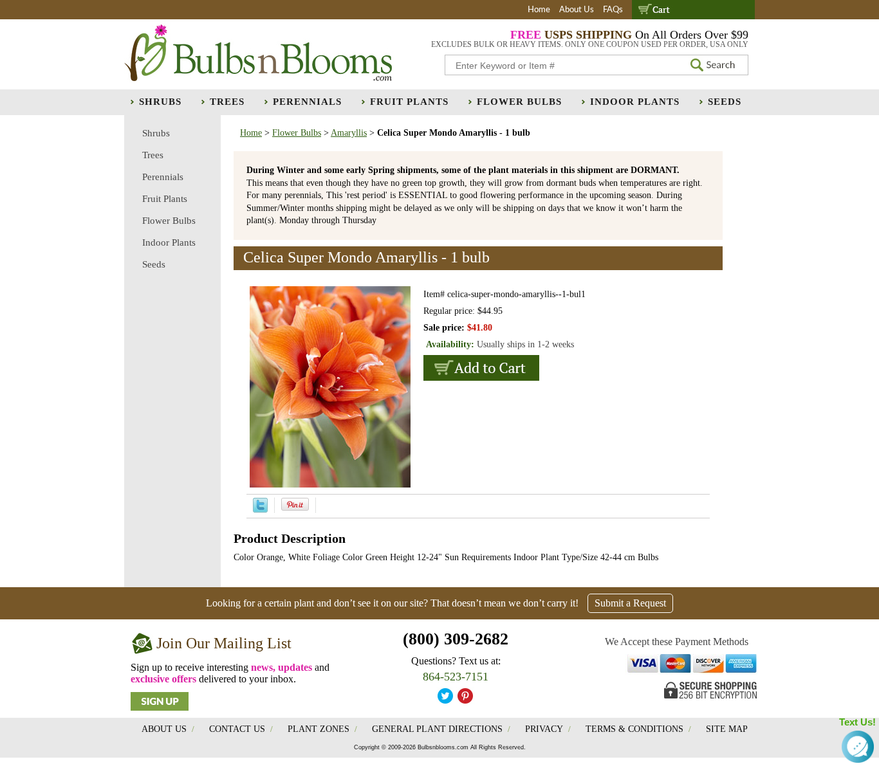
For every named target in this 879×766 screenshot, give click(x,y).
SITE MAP (727, 729)
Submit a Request (630, 602)
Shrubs (160, 101)
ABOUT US (164, 729)
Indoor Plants (635, 101)
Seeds (724, 101)
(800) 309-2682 (455, 639)
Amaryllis (349, 133)
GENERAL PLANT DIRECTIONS (437, 729)
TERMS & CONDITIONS (634, 729)
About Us (576, 10)
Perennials (307, 101)
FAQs (613, 10)
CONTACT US (237, 729)
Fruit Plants (409, 101)
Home (539, 10)
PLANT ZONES (318, 729)
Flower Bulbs (519, 101)
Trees (227, 101)
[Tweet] (260, 510)
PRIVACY (544, 729)
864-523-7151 (455, 676)
